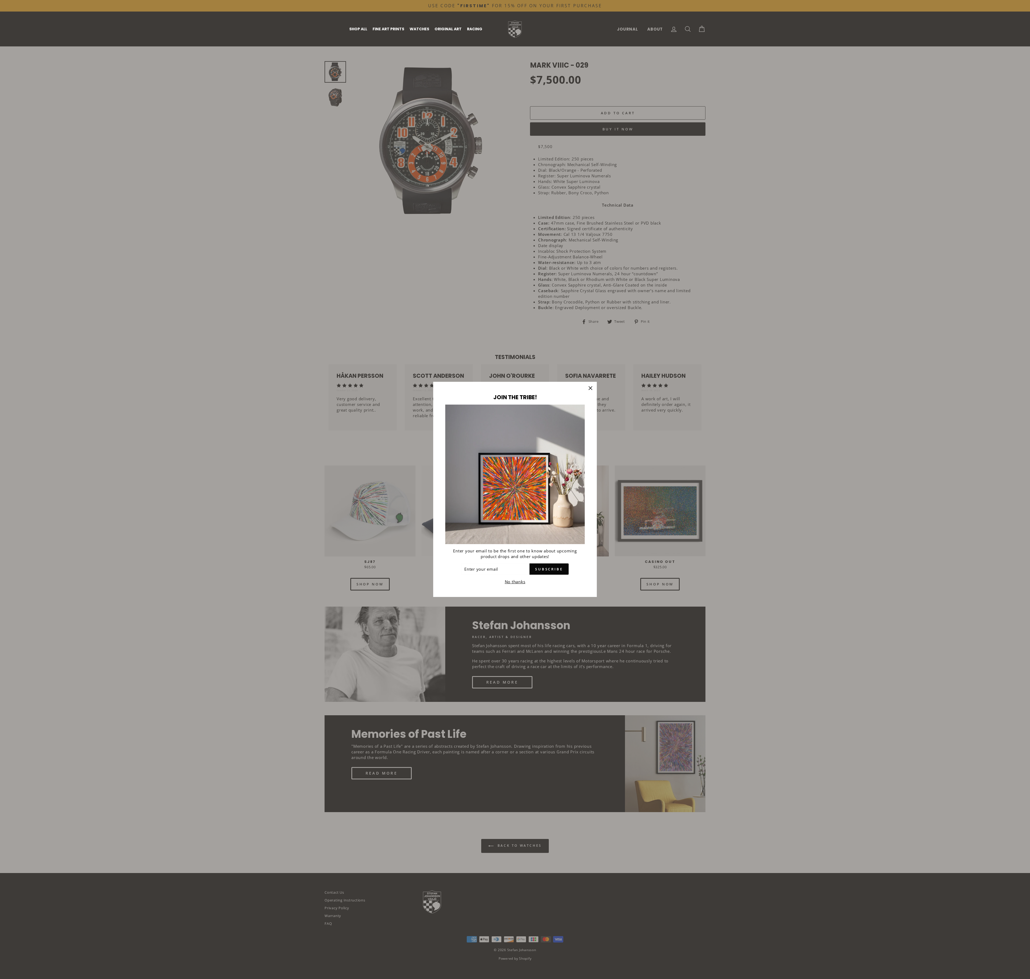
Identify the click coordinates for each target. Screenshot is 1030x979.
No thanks (515, 582)
